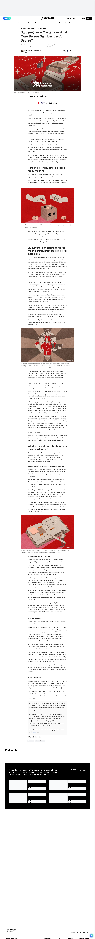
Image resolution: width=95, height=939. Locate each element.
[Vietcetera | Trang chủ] (48, 18)
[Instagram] (84, 932)
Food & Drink (45, 23)
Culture (30, 23)
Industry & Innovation (19, 23)
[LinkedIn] (80, 932)
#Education (31, 741)
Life (28, 28)
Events (61, 23)
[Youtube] (87, 932)
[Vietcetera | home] (11, 930)
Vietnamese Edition (72, 18)
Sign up (89, 18)
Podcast (71, 23)
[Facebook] (77, 932)
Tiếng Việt (44, 96)
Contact (78, 23)
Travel (37, 23)
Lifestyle (54, 23)
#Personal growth (40, 741)
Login (83, 18)
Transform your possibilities (38, 28)
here (34, 732)
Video (66, 23)
